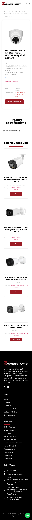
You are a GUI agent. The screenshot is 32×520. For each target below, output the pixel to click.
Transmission (8, 452)
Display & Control (10, 446)
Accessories (8, 459)
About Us (7, 402)
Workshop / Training (11, 412)
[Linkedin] (8, 387)
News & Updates (9, 415)
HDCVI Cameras (20, 188)
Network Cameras (10, 430)
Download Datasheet (11, 81)
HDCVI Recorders (10, 436)
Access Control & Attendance (14, 443)
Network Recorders (10, 440)
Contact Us (7, 406)
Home (5, 12)
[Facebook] (5, 387)
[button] (27, 515)
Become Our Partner (11, 409)
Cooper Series (20, 285)
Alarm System (9, 455)
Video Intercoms (9, 449)
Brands (11, 12)
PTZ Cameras (8, 433)
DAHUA (17, 12)
